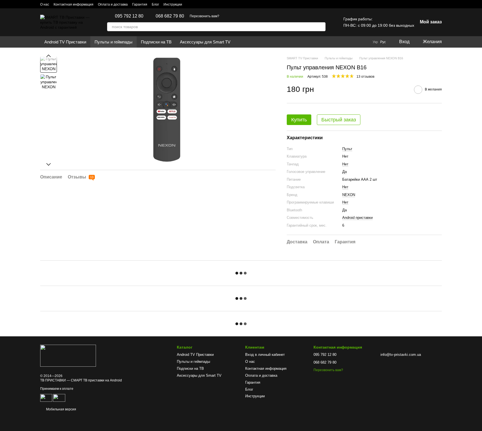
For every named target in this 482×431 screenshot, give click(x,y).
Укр (375, 42)
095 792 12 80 (129, 16)
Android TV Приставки (65, 42)
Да (344, 172)
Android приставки (357, 217)
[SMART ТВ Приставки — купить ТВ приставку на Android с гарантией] (68, 355)
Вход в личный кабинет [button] (265, 354)
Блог (155, 4)
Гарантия (139, 4)
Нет (345, 164)
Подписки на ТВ (156, 42)
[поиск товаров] (321, 26)
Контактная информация (73, 4)
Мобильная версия (60, 409)
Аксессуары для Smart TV (205, 42)
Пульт (347, 149)
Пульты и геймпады (113, 42)
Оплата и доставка (113, 4)
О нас (44, 4)
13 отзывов (365, 77)
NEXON (348, 195)
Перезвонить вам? (204, 16)
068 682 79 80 (170, 16)
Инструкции (172, 4)
